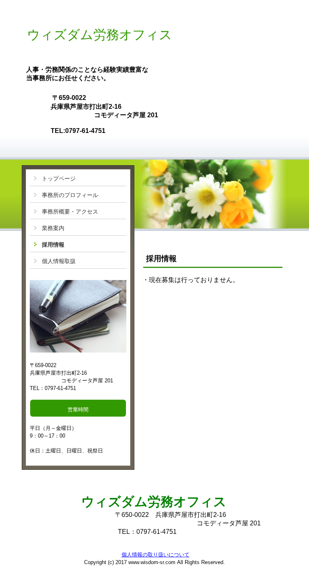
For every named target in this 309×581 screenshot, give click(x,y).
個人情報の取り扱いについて (156, 555)
